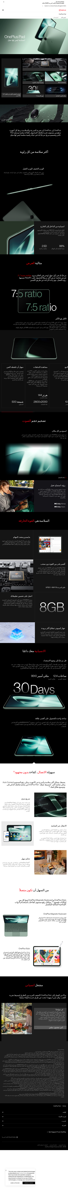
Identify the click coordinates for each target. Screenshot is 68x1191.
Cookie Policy (23, 1173)
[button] (6, 1170)
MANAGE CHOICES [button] (29, 1183)
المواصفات (55, 17)
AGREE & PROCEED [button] (15, 1183)
